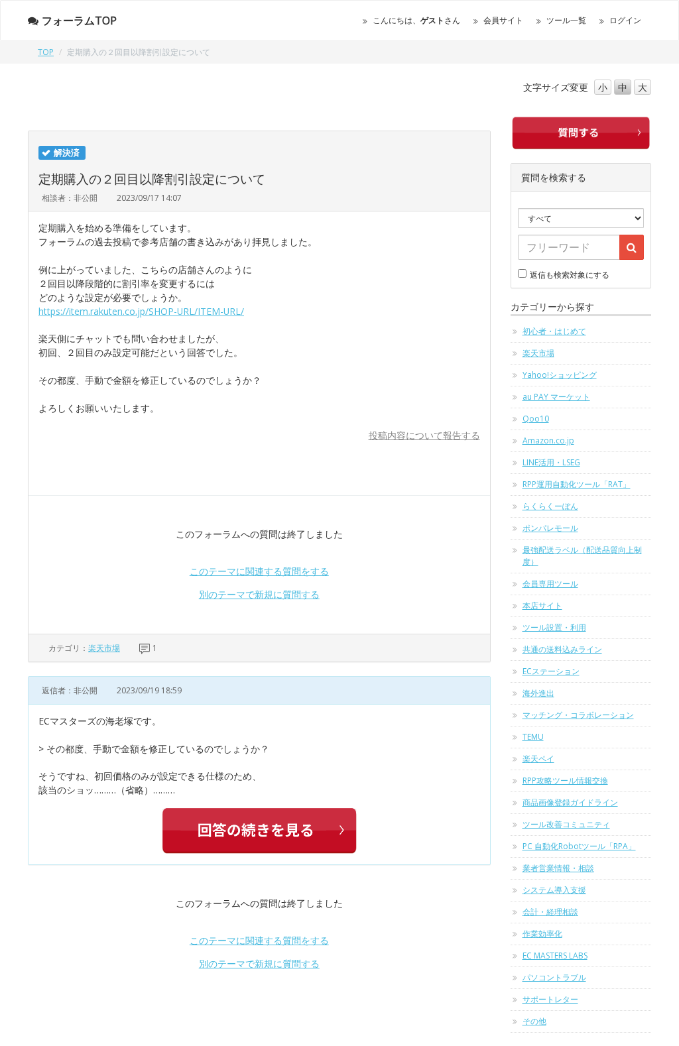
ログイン (625, 20)
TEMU (533, 736)
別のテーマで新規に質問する (259, 594)
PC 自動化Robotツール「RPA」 (579, 846)
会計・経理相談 (550, 911)
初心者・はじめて (554, 331)
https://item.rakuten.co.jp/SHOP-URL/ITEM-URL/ (141, 311)
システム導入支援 (554, 890)
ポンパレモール (550, 528)
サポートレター (550, 999)
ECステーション (551, 671)
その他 (534, 1021)
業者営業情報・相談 (558, 868)
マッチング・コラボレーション (578, 715)
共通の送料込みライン (562, 649)
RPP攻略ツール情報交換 (565, 780)
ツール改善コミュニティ (566, 824)
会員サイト (503, 20)
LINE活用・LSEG (551, 462)
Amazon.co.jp (548, 440)
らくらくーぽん (550, 506)
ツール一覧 (566, 20)
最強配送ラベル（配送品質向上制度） (582, 555)
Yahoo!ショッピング (560, 374)
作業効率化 (542, 933)
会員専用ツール (550, 583)
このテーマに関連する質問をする (259, 571)
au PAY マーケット (556, 396)
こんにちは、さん (416, 20)
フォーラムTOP (79, 20)
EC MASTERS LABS (555, 955)
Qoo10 (536, 418)
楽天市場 (104, 648)
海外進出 (538, 693)
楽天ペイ (538, 758)
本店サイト (542, 605)
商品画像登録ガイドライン (570, 802)
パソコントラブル (554, 977)
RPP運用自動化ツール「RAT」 (577, 484)
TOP (46, 52)
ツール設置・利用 (554, 627)
